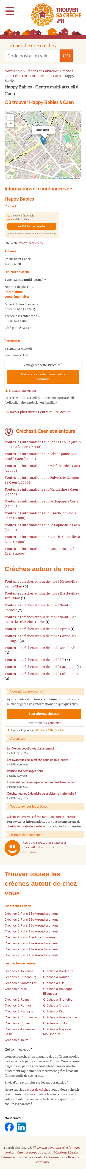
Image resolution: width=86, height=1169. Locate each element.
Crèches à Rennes (18, 1005)
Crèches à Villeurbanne (60, 1017)
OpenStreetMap (65, 178)
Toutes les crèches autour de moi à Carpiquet (40, 667)
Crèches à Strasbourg (20, 977)
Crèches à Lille (54, 983)
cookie (9, 1152)
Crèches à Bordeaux (58, 971)
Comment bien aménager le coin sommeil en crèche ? (41, 782)
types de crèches (38, 1089)
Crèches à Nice (16, 989)
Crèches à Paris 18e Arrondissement (31, 919)
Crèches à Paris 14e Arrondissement (31, 949)
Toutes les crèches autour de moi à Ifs (34, 660)
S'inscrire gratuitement (44, 713)
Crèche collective (19, 817)
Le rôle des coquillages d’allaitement (30, 748)
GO (66, 55)
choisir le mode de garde (24, 826)
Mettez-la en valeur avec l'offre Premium (43, 377)
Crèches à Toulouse (19, 971)
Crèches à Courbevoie (21, 1017)
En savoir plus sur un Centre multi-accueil (38, 412)
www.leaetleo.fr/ (31, 243)
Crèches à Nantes (56, 977)
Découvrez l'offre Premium (50, 730)
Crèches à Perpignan (20, 1011)
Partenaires (56, 1157)
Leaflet (52, 178)
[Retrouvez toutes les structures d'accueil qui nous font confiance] (12, 848)
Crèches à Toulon (56, 1023)
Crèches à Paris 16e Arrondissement (31, 955)
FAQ (77, 1147)
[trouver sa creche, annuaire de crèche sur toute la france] (54, 15)
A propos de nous (38, 1152)
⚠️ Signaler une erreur (20, 390)
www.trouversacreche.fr (54, 1147)
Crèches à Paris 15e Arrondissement (31, 913)
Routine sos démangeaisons (25, 771)
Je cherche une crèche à (33, 45)
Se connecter (52, 723)
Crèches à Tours (16, 1040)
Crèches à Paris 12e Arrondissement (31, 943)
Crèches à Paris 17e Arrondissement (31, 931)
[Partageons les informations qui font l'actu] (9, 1127)
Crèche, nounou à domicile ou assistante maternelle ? (41, 793)
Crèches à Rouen (17, 1023)
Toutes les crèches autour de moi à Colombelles (42, 674)
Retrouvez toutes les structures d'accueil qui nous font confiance (44, 847)
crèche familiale (43, 817)
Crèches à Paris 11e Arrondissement (31, 937)
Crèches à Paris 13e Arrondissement (31, 925)
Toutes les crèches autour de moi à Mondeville (41, 648)
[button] (43, 140)
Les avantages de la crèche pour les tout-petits (37, 760)
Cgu (20, 1152)
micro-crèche (66, 817)
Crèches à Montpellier (20, 983)
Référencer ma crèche (15, 1157)
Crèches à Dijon (54, 1011)
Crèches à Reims (17, 999)
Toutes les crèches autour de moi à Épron (37, 629)
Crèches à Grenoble (57, 999)
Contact (39, 1157)
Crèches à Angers (56, 1005)
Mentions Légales (66, 1152)
